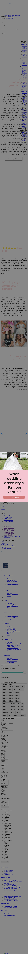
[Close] (26, 454)
